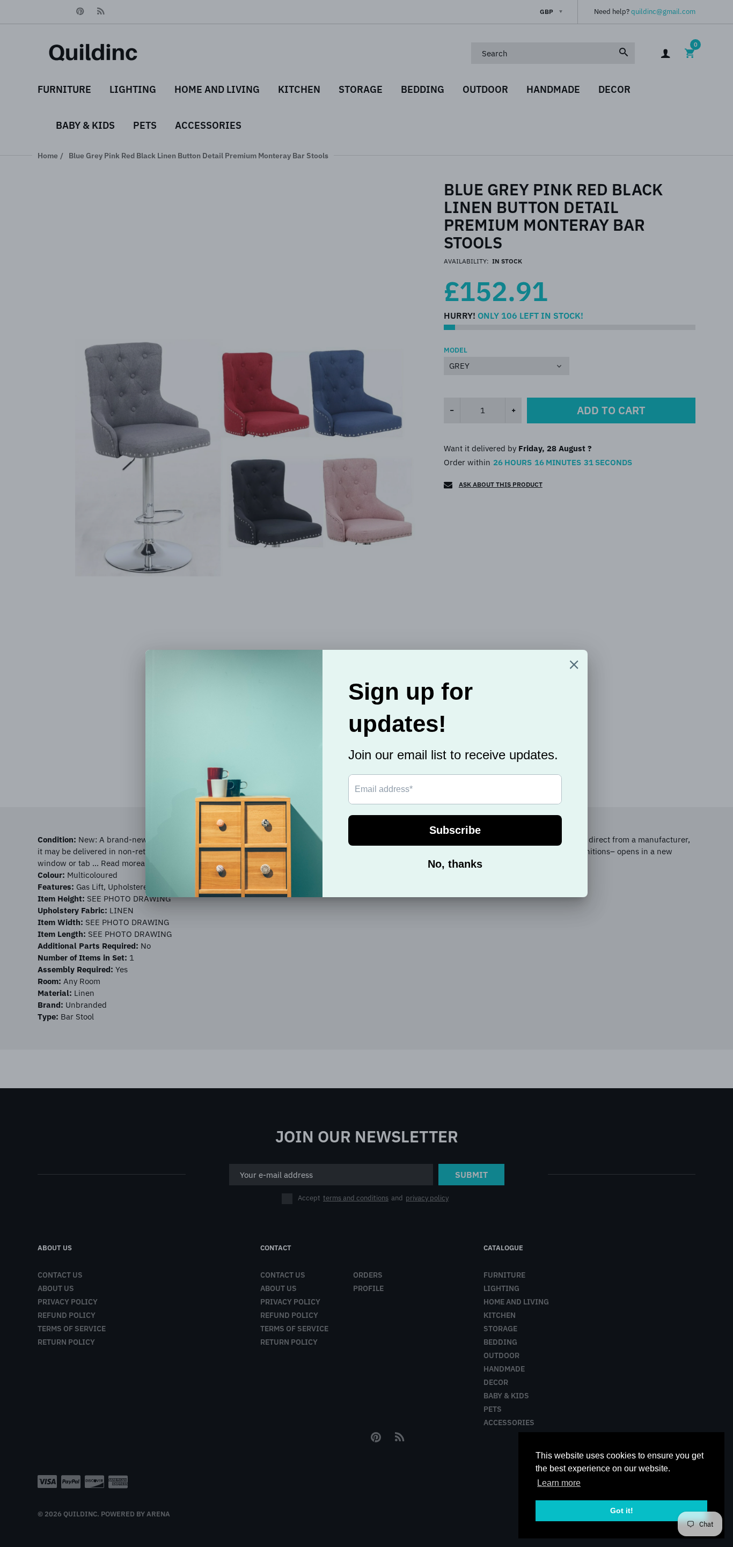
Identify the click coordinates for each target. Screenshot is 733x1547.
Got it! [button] (621, 1510)
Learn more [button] (559, 1482)
